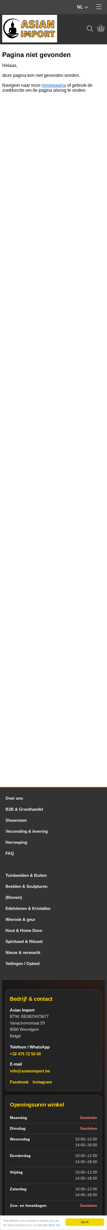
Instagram (42, 1082)
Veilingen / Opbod (22, 963)
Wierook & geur (20, 919)
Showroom (16, 820)
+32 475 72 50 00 (25, 1053)
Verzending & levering (26, 831)
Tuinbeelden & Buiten (26, 875)
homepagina (54, 85)
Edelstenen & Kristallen (27, 908)
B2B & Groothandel (24, 809)
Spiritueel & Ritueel (24, 941)
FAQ (9, 853)
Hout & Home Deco (23, 930)
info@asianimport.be (30, 1071)
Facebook (19, 1082)
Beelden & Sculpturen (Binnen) (26, 892)
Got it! (85, 1222)
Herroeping (16, 842)
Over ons (14, 798)
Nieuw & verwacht (22, 952)
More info (54, 1225)
